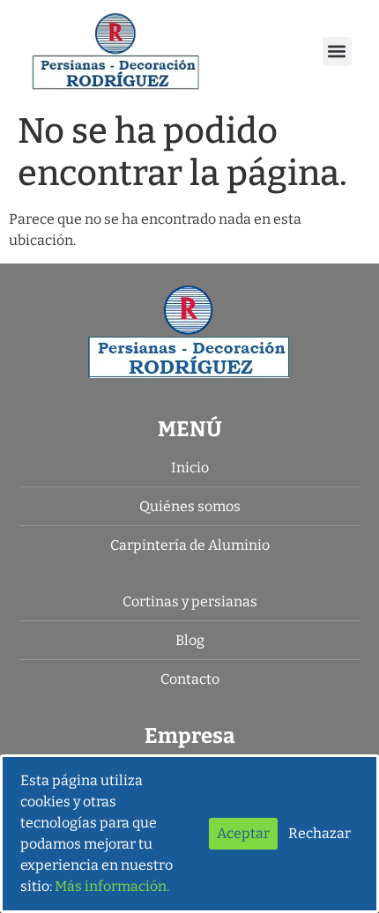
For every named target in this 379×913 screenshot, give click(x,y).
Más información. (112, 886)
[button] (337, 51)
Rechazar (319, 833)
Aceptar (243, 833)
